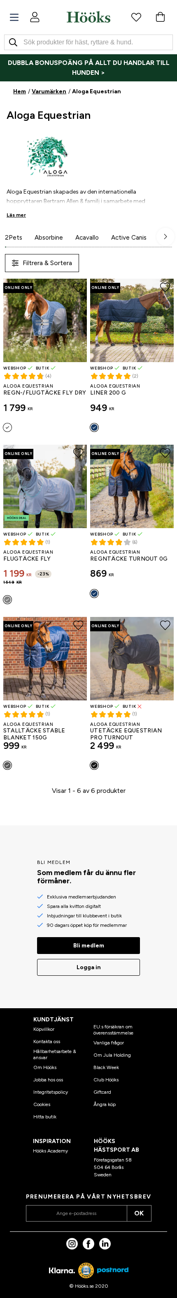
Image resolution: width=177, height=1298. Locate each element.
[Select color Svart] (94, 765)
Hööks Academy (50, 1151)
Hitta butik (44, 1117)
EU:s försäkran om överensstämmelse (113, 1029)
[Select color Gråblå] (7, 427)
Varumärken (49, 91)
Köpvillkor (43, 1029)
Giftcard (102, 1092)
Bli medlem (88, 945)
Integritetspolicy (50, 1092)
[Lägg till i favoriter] (78, 287)
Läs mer (16, 215)
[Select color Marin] (94, 427)
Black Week (106, 1067)
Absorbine (49, 237)
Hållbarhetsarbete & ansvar (54, 1054)
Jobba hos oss (48, 1080)
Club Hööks (106, 1080)
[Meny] (14, 17)
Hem (19, 91)
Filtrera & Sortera (47, 263)
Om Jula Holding (112, 1055)
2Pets (13, 237)
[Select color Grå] (7, 600)
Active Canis (129, 237)
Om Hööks (44, 1067)
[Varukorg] (160, 17)
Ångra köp (104, 1104)
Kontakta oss (46, 1041)
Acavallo (87, 237)
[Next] (165, 237)
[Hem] (88, 17)
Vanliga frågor (108, 1043)
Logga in (89, 967)
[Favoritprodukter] (136, 17)
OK (139, 1213)
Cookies (41, 1104)
